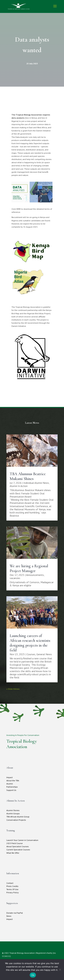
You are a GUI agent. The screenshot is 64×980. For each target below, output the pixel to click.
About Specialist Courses (17, 846)
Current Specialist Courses (18, 849)
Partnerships (12, 787)
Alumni (9, 783)
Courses (31, 654)
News (8, 916)
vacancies (15, 578)
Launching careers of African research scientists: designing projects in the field (30, 642)
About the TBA (12, 780)
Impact (9, 777)
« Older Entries (13, 689)
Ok (32, 975)
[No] (60, 969)
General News (44, 654)
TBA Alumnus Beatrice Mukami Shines (28, 476)
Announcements (35, 575)
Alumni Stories (13, 810)
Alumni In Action (19, 486)
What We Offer (12, 853)
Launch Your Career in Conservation (22, 840)
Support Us (11, 790)
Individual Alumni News (36, 482)
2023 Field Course (14, 843)
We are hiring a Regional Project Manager (29, 568)
